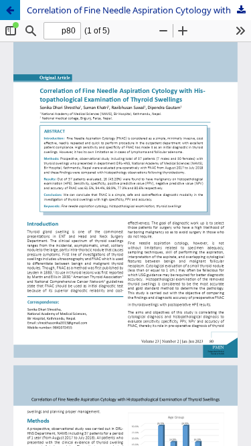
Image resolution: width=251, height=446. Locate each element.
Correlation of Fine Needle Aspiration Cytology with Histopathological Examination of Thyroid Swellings (139, 10)
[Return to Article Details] (10, 10)
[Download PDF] (241, 10)
